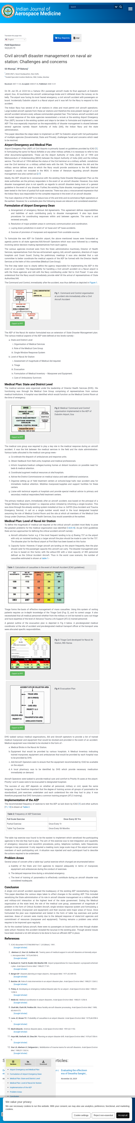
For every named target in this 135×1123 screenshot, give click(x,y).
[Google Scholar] (20, 947)
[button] (130, 8)
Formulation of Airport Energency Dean (26, 1074)
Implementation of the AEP (21, 1087)
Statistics (28, 1064)
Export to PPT (17, 323)
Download (43, 1064)
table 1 (45, 558)
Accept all (122, 1115)
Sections (13, 1064)
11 (6, 807)
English (11, 40)
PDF (78, 38)
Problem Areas (16, 1092)
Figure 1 (93, 282)
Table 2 (26, 807)
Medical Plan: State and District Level (25, 1078)
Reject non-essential (103, 1115)
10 (73, 528)
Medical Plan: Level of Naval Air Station (26, 1083)
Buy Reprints (63, 38)
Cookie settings (81, 1115)
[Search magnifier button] (120, 7)
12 (9, 807)
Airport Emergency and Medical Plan (24, 1070)
